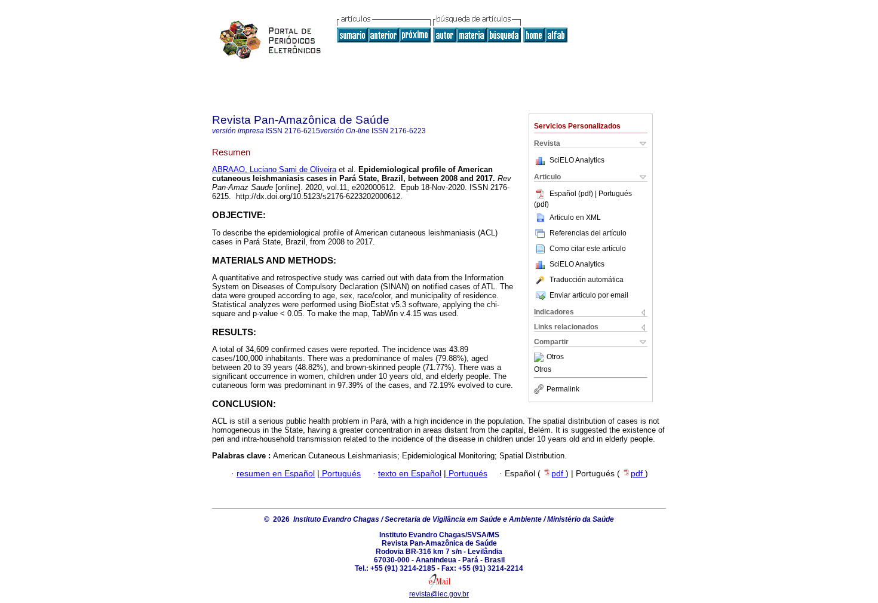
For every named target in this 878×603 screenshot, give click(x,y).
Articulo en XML (575, 217)
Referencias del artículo (588, 233)
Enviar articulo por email (588, 295)
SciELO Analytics (576, 160)
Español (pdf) (572, 193)
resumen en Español (276, 473)
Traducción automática (586, 280)
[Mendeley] (540, 357)
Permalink (563, 389)
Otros (555, 357)
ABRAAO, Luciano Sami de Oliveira (274, 169)
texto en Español (409, 473)
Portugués (340, 473)
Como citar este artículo (587, 248)
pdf (558, 473)
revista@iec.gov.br (439, 594)
